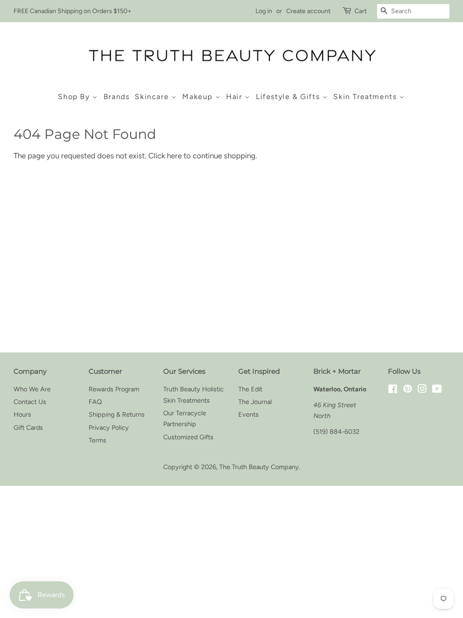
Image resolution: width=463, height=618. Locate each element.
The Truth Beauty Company (259, 467)
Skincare (153, 96)
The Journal (255, 402)
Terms (97, 440)
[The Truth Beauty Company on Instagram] (422, 390)
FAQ (95, 402)
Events (248, 414)
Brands (117, 96)
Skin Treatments (366, 96)
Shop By (75, 96)
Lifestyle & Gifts (289, 96)
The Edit (250, 389)
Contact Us (30, 402)
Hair (235, 96)
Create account (308, 11)
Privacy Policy (109, 427)
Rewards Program (114, 389)
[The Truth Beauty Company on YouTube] (437, 390)
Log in (263, 11)
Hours (22, 414)
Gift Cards (28, 427)
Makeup (198, 96)
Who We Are (32, 389)
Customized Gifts (188, 437)
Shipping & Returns (117, 414)
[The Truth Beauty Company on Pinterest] (407, 390)
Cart (360, 11)
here (174, 155)
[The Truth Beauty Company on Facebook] (392, 390)
